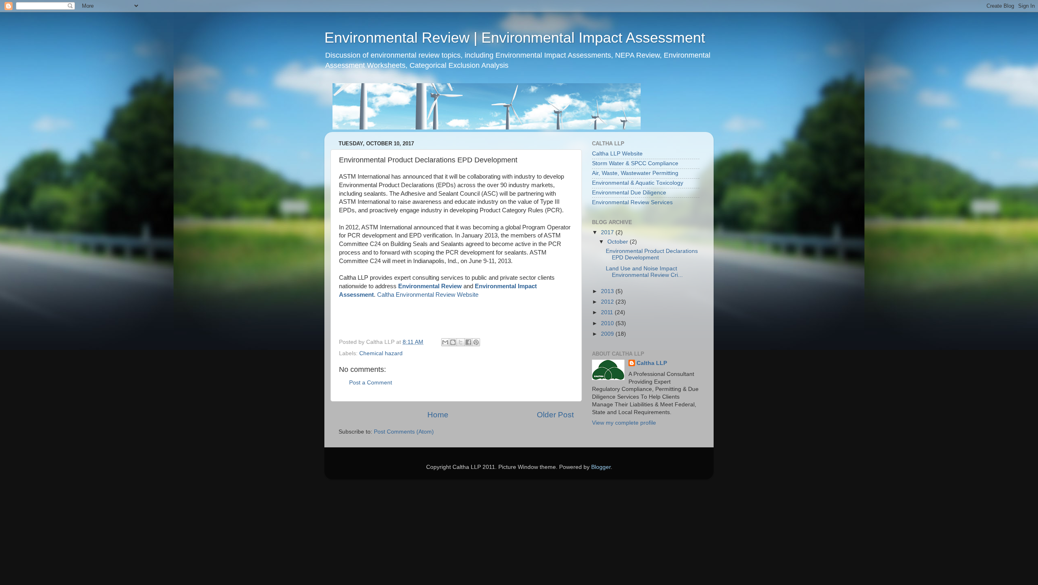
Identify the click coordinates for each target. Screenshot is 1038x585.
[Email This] (445, 342)
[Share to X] (461, 342)
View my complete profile (624, 423)
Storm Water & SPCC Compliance (635, 163)
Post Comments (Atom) (404, 432)
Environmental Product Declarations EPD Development (652, 254)
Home (437, 414)
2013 (608, 291)
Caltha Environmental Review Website (427, 294)
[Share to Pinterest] (476, 342)
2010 (608, 323)
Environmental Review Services (632, 202)
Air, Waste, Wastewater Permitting (635, 173)
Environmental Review (430, 286)
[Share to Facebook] (468, 342)
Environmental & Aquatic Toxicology (637, 183)
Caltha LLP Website (617, 154)
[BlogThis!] (453, 342)
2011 (608, 312)
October (618, 242)
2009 (608, 334)
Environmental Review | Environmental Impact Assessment (514, 37)
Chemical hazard (381, 353)
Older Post (555, 414)
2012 (608, 302)
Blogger (601, 467)
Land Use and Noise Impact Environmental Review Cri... (644, 272)
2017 (608, 232)
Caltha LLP (652, 363)
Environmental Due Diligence (629, 193)
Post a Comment (370, 383)
